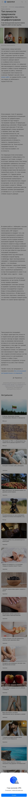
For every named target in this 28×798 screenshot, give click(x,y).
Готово (14, 795)
